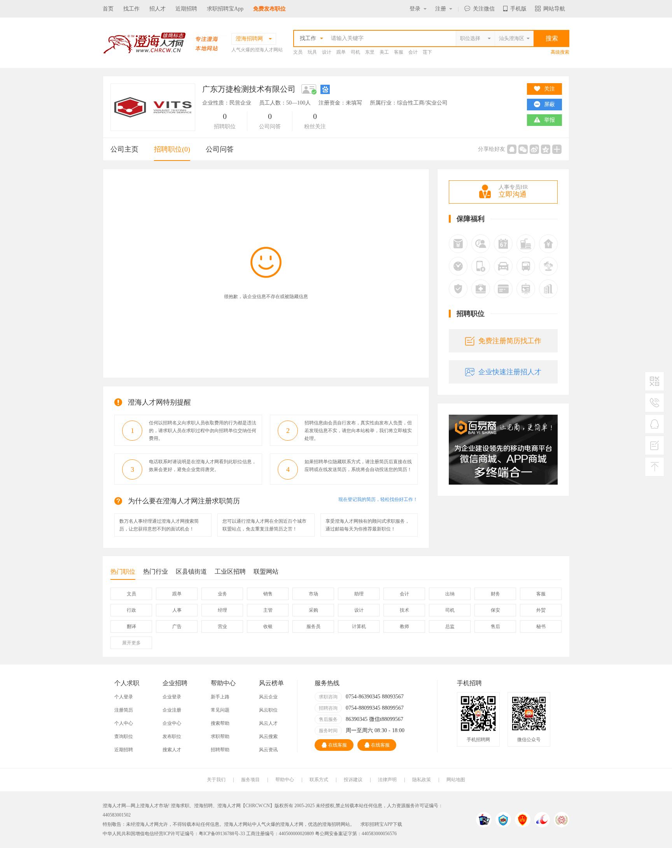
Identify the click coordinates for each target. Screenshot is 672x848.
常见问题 (220, 710)
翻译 (131, 626)
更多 (131, 643)
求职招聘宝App (225, 9)
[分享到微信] (523, 149)
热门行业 (155, 571)
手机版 (518, 9)
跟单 (341, 52)
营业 (222, 626)
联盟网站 (266, 571)
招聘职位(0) (172, 149)
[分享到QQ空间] (545, 149)
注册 (440, 9)
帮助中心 (284, 779)
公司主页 (124, 149)
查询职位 (123, 736)
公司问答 (220, 149)
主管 (268, 610)
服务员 (313, 626)
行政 (131, 610)
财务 (495, 594)
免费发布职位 (269, 9)
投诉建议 (353, 779)
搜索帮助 (220, 723)
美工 (384, 52)
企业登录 (172, 697)
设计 (326, 52)
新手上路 (220, 697)
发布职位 (172, 736)
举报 (549, 120)
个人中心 (123, 723)
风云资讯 (268, 749)
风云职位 (268, 710)
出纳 (450, 594)
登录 (415, 9)
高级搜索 (560, 52)
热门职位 (122, 571)
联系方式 (319, 779)
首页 (108, 9)
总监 (450, 626)
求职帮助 (220, 736)
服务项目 (250, 779)
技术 (404, 610)
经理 (222, 610)
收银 (268, 626)
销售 (268, 594)
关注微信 (484, 9)
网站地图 (455, 779)
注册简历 (123, 710)
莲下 (427, 52)
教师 (404, 626)
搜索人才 (172, 749)
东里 (369, 52)
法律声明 (387, 779)
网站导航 (554, 9)
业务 (222, 594)
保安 (495, 610)
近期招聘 (186, 9)
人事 (177, 610)
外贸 (541, 610)
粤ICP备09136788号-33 (222, 833)
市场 (313, 594)
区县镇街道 (191, 571)
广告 (177, 626)
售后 (495, 626)
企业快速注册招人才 (509, 372)
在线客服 (337, 745)
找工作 (131, 9)
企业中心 (172, 723)
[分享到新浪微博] (534, 149)
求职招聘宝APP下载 (381, 824)
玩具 (312, 52)
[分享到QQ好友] (511, 149)
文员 (298, 52)
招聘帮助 (220, 749)
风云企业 (268, 697)
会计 (413, 52)
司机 (355, 52)
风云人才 (268, 723)
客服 (398, 52)
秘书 (541, 626)
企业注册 (172, 710)
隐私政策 (421, 779)
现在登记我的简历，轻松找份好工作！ (378, 499)
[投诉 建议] (654, 448)
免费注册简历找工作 (509, 341)
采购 (313, 610)
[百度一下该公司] (325, 89)
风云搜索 (268, 736)
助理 (359, 594)
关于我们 (216, 779)
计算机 (359, 626)
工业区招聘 (230, 571)
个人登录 (123, 697)
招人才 (157, 9)
